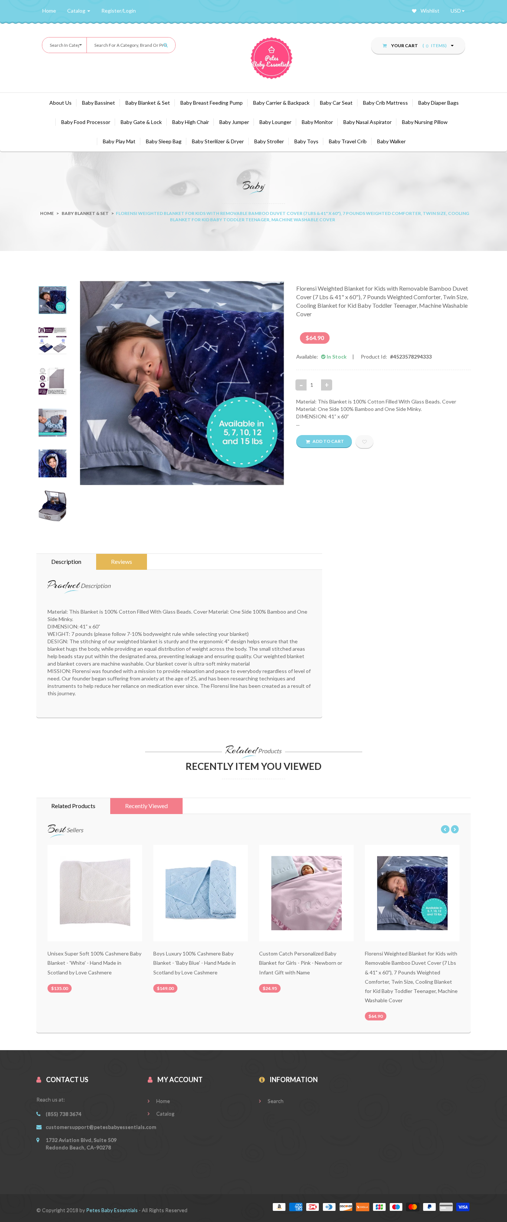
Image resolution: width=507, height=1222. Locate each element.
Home (47, 213)
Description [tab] (66, 561)
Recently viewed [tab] (146, 805)
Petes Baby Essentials (112, 1210)
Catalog (164, 1113)
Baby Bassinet (98, 102)
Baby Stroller (269, 141)
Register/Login (118, 10)
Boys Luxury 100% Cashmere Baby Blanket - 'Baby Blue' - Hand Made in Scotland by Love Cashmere (194, 962)
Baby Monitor (317, 122)
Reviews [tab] (121, 561)
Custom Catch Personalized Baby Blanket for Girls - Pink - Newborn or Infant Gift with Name (300, 962)
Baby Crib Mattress (385, 102)
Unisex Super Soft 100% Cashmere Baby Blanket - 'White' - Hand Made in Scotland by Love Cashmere (94, 962)
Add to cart (328, 441)
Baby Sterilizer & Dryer (218, 141)
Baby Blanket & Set (147, 102)
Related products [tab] (73, 805)
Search (275, 1101)
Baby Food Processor (85, 122)
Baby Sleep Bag (163, 141)
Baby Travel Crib (348, 141)
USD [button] (456, 10)
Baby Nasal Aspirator (367, 122)
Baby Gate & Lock (141, 122)
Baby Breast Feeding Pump (211, 102)
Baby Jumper (234, 122)
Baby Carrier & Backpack (281, 102)
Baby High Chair (190, 122)
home (49, 10)
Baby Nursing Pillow (425, 122)
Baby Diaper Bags (438, 102)
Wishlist (429, 10)
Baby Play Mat (119, 141)
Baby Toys (306, 141)
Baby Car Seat (336, 102)
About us (60, 102)
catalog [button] (76, 10)
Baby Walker (391, 141)
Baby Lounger (275, 122)
